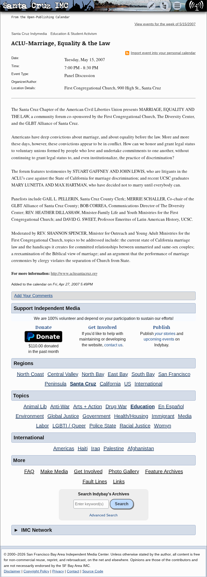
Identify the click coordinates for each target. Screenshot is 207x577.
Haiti (83, 448)
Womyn (162, 425)
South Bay (143, 374)
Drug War (116, 406)
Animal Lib (35, 406)
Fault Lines (95, 481)
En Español (171, 406)
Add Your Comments (33, 295)
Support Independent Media (47, 308)
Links (119, 481)
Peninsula (55, 384)
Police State (102, 425)
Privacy (58, 571)
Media (185, 416)
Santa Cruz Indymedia (29, 34)
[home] (47, 6)
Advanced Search (103, 515)
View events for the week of (165, 24)
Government (97, 416)
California (110, 384)
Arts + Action (87, 406)
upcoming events (159, 339)
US (127, 384)
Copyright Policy (36, 571)
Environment (30, 416)
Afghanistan (140, 448)
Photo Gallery (124, 471)
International (148, 384)
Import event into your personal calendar (163, 53)
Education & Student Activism (73, 34)
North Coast (30, 374)
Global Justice (63, 416)
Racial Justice (135, 425)
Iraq (95, 448)
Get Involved (88, 471)
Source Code (92, 571)
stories (165, 333)
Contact (73, 571)
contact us (113, 345)
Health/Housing (131, 416)
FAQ (29, 471)
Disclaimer (12, 571)
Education (143, 406)
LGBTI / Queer (69, 425)
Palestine (114, 448)
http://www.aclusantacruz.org (74, 273)
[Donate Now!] (43, 336)
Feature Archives (164, 471)
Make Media (54, 471)
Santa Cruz (83, 384)
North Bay (93, 374)
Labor (42, 425)
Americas (63, 448)
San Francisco (174, 374)
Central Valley (62, 374)
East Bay (118, 374)
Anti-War (60, 406)
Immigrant (163, 416)
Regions (23, 363)
